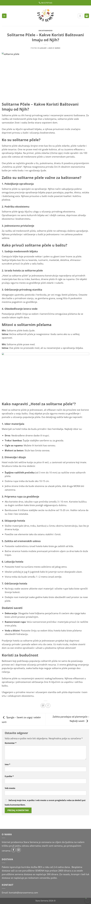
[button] (4, 16)
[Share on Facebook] (48, 705)
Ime (7, 764)
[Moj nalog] (80, 16)
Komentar (10, 743)
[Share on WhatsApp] (43, 705)
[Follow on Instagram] (18, 850)
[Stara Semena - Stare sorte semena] (45, 15)
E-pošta (9, 776)
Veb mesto (10, 788)
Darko (57, 48)
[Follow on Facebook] (13, 850)
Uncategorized (46, 30)
